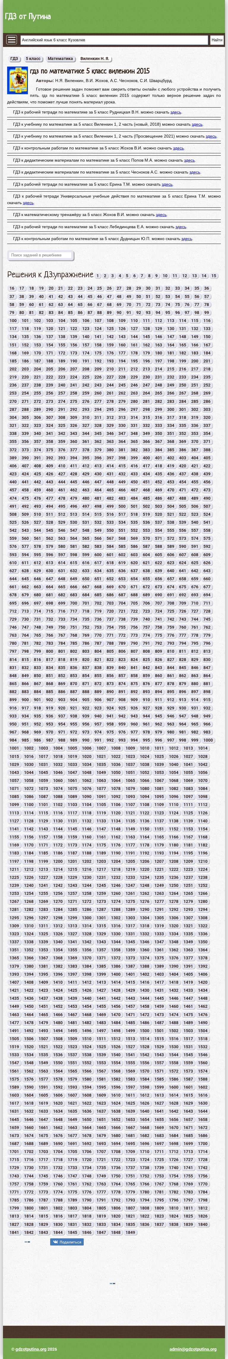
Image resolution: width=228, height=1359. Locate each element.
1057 (14, 780)
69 (119, 304)
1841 (14, 1232)
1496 (86, 1030)
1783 (188, 1192)
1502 (173, 1030)
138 (61, 336)
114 (182, 320)
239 (49, 385)
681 (49, 594)
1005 (72, 748)
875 (134, 683)
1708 (116, 1151)
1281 (14, 909)
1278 (173, 901)
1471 (130, 1014)
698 (49, 603)
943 (134, 716)
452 (158, 482)
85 (70, 312)
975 (110, 732)
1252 (203, 885)
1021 (101, 756)
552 (134, 530)
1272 (86, 901)
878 (170, 683)
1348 (173, 941)
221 (37, 377)
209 (98, 369)
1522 (58, 1046)
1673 (14, 1135)
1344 (116, 941)
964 (182, 724)
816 (37, 659)
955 (73, 724)
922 (85, 708)
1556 (144, 1062)
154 (49, 345)
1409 (43, 982)
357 (37, 441)
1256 (58, 893)
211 (122, 369)
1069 (188, 780)
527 (37, 522)
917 (25, 708)
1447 (188, 998)
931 (194, 708)
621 (146, 562)
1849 (130, 1232)
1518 (203, 1038)
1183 (14, 853)
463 (85, 490)
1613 (159, 1095)
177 (122, 353)
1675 (43, 1135)
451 (146, 482)
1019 (72, 756)
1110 (173, 804)
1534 (29, 1054)
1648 (58, 1119)
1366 (29, 958)
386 (182, 449)
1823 (159, 1216)
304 (13, 417)
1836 (144, 1224)
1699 (188, 1143)
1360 (144, 949)
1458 (144, 1006)
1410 (58, 982)
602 (122, 554)
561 (37, 538)
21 (60, 288)
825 (146, 659)
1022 (116, 756)
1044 (29, 772)
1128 (29, 821)
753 (98, 627)
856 (110, 675)
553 (146, 530)
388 (206, 449)
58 (12, 304)
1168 (203, 837)
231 (158, 377)
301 (182, 409)
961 (146, 724)
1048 (86, 772)
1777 (101, 1192)
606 (170, 554)
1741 (188, 1167)
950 (13, 724)
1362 (173, 949)
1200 (58, 861)
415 (122, 465)
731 (37, 619)
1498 (116, 1030)
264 (146, 393)
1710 (144, 1151)
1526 (116, 1046)
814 (13, 659)
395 (85, 457)
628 (25, 570)
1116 (58, 813)
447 (98, 482)
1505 (14, 1038)
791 (146, 643)
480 (85, 498)
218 (206, 369)
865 (13, 683)
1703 (43, 1151)
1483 (101, 1022)
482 (110, 498)
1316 (116, 925)
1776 (86, 1192)
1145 (72, 829)
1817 (72, 1216)
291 (61, 409)
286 (206, 401)
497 (85, 506)
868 (49, 683)
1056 (203, 772)
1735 (101, 1167)
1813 (14, 1216)
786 (85, 643)
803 (85, 651)
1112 (203, 804)
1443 (130, 998)
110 (134, 320)
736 (98, 619)
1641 (159, 1111)
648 (61, 578)
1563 (43, 1071)
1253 (14, 893)
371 (206, 441)
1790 (86, 1200)
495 (61, 506)
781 (25, 643)
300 (170, 409)
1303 (130, 917)
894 (158, 691)
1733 (72, 1167)
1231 (101, 877)
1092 (116, 796)
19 (41, 288)
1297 (43, 917)
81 (31, 312)
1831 (72, 1224)
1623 (101, 1103)
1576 (29, 1079)
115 (194, 320)
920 (61, 708)
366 (146, 441)
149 (194, 336)
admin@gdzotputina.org (193, 1349)
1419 (188, 982)
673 (158, 586)
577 (25, 546)
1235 (159, 877)
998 (182, 740)
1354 (58, 949)
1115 (43, 813)
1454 (86, 1006)
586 (134, 546)
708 (170, 603)
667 (85, 586)
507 (206, 506)
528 (49, 522)
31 (158, 288)
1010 (144, 748)
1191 (130, 853)
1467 (72, 1014)
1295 (14, 917)
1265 (188, 893)
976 (122, 732)
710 (194, 603)
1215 (72, 869)
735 (85, 619)
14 (204, 275)
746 (13, 627)
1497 (101, 1030)
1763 (101, 1184)
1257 (72, 893)
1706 (86, 1151)
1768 (173, 1184)
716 (61, 611)
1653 (130, 1119)
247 (146, 385)
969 (37, 732)
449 (122, 482)
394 (73, 457)
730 (25, 619)
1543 (159, 1054)
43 (70, 296)
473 (206, 490)
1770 (203, 1184)
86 (80, 312)
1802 (58, 1208)
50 (138, 296)
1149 (130, 829)
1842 (29, 1232)
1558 (173, 1062)
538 (170, 522)
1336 (203, 933)
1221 (159, 869)
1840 (203, 1224)
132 (194, 328)
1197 (14, 861)
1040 (173, 764)
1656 (173, 1119)
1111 (188, 804)
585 (122, 546)
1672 (203, 1127)
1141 (14, 829)
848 (13, 675)
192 (98, 361)
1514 (144, 1038)
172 (61, 353)
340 (37, 433)
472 (194, 490)
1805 (101, 1208)
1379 (14, 966)
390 (25, 457)
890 (110, 691)
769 (85, 635)
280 (134, 401)
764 (25, 635)
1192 (144, 853)
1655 (159, 1119)
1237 (188, 877)
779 (206, 635)
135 (25, 336)
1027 (188, 756)
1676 (58, 1135)
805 (110, 651)
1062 (86, 780)
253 (13, 393)
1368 (58, 958)
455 (194, 482)
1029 (14, 764)
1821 (130, 1216)
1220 (144, 869)
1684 (173, 1135)
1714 (203, 1151)
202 (13, 369)
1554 (116, 1062)
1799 (14, 1208)
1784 (203, 1192)
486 (158, 498)
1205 (130, 861)
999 (194, 740)
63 (60, 304)
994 (134, 740)
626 (206, 562)
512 (61, 514)
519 (146, 514)
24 (90, 288)
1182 (203, 845)
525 (13, 522)
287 (13, 409)
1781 (159, 1192)
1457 (130, 1006)
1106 (116, 804)
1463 (14, 1014)
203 (25, 369)
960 (134, 724)
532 (98, 522)
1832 (86, 1224)
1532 (203, 1046)
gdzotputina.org (31, 1349)
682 (61, 594)
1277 (159, 901)
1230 (86, 877)
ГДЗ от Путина (28, 16)
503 (158, 506)
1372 (116, 958)
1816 (58, 1216)
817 (49, 659)
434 (146, 474)
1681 (130, 1135)
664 (49, 586)
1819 (101, 1216)
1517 (188, 1038)
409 (49, 465)
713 (25, 611)
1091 (101, 796)
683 (73, 594)
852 (61, 675)
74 (167, 304)
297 (134, 409)
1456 (116, 1006)
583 (98, 546)
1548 (29, 1062)
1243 (72, 885)
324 (49, 425)
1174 (86, 845)
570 (146, 538)
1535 (43, 1054)
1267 (14, 901)
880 (194, 683)
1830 (58, 1224)
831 (13, 667)
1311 (43, 925)
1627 (159, 1103)
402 (170, 457)
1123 (159, 813)
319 (194, 417)
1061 (72, 780)
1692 (86, 1143)
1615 (188, 1095)
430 (98, 474)
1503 (188, 1030)
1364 (203, 949)
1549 (43, 1062)
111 (146, 320)
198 (170, 361)
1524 (86, 1046)
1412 (86, 982)
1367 (43, 958)
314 (134, 417)
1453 (72, 1006)
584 (110, 546)
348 (134, 433)
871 (85, 683)
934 (25, 716)
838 (98, 667)
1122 (144, 813)
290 (49, 409)
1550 (58, 1062)
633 (85, 570)
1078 (116, 788)
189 (61, 361)
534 (122, 522)
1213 (43, 869)
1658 (203, 1119)
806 (122, 651)
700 (73, 603)
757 (146, 627)
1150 (144, 829)
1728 (203, 1159)
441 (25, 482)
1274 (116, 901)
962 (158, 724)
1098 (203, 796)
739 (134, 619)
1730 (29, 1167)
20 (51, 288)
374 (37, 449)
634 (98, 570)
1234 (144, 877)
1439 (72, 998)
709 (182, 603)
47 (109, 296)
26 (109, 288)
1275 (130, 901)
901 (37, 699)
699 (61, 603)
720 (110, 611)
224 (73, 377)
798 (25, 651)
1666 (116, 1127)
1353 (43, 949)
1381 (43, 966)
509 (25, 514)
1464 (29, 1014)
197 (158, 361)
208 (85, 369)
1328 (86, 933)
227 (110, 377)
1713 (188, 1151)
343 (73, 433)
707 (158, 603)
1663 (72, 1127)
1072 (29, 788)
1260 (116, 893)
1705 (72, 1151)
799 (37, 651)
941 (110, 716)
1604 (29, 1095)
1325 (43, 933)
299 (158, 409)
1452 (58, 1006)
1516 (173, 1038)
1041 (188, 764)
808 (146, 651)
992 (110, 740)
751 (73, 627)
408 (37, 465)
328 (98, 425)
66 (90, 304)
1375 (159, 958)
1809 (159, 1208)
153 (37, 345)
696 (25, 603)
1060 (58, 780)
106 (85, 320)
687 (122, 594)
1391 (188, 966)
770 (98, 635)
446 (85, 482)
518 (134, 514)
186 (25, 361)
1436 (29, 998)
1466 (58, 1014)
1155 (14, 837)
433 (134, 474)
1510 (86, 1038)
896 (182, 691)
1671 (188, 1127)
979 (158, 732)
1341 (72, 941)
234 (194, 377)
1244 (86, 885)
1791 (101, 1200)
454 (182, 482)
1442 (116, 998)
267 (182, 393)
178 (134, 353)
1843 (43, 1232)
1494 (58, 1030)
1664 (86, 1127)
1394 (29, 974)
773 (134, 635)
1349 (188, 941)
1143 (43, 829)
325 (61, 425)
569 (134, 538)
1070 (203, 780)
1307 (188, 917)
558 (206, 530)
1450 (29, 1006)
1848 (116, 1232)
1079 (130, 788)
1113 (14, 813)
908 (122, 699)
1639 (130, 1111)
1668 (144, 1127)
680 (37, 594)
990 (85, 740)
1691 (72, 1143)
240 (61, 385)
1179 (159, 845)
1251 (188, 885)
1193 (159, 853)
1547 (14, 1062)
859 (146, 675)
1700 (203, 1143)
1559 (188, 1062)
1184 (29, 853)
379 (98, 449)
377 (73, 449)
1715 (14, 1159)
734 (73, 619)
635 (110, 570)
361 (85, 441)
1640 (144, 1111)
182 (182, 353)
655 (146, 578)
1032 (58, 764)
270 (13, 401)
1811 (188, 1208)
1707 (101, 1151)
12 (184, 275)
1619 (43, 1103)
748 (37, 627)
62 (51, 304)
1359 (130, 949)
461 (61, 490)
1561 (14, 1071)
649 (73, 578)
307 (49, 417)
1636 (86, 1111)
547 (73, 530)
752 (85, 627)
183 (194, 353)
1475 (188, 1014)
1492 (29, 1030)
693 (194, 594)
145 (146, 336)
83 (51, 312)
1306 (173, 917)
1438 (58, 998)
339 (25, 433)
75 (177, 304)
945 (158, 716)
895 (170, 691)
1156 (29, 837)
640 (170, 570)
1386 (116, 966)
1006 (86, 748)
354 (206, 433)
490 (206, 498)
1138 (173, 821)
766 (49, 635)
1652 (116, 1119)
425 (37, 474)
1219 (130, 869)
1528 (144, 1046)
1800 (29, 1208)
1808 (144, 1208)
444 (61, 482)
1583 (130, 1079)
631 (61, 570)
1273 (101, 901)
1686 (203, 1135)
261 (110, 393)
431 (110, 474)
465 (110, 490)
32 (167, 288)
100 (13, 320)
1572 (173, 1071)
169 (25, 353)
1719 (72, 1159)
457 (13, 490)
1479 (43, 1022)
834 (49, 667)
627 (13, 570)
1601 (188, 1087)
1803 (72, 1208)
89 (109, 312)
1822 (144, 1216)
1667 (130, 1127)
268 (194, 393)
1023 (130, 756)
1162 (116, 837)
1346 (144, 941)
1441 (101, 998)
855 (98, 675)
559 (13, 538)
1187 (72, 853)
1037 (130, 764)
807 (134, 651)
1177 (130, 845)
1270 (58, 901)
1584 (144, 1079)
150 (206, 336)
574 (194, 538)
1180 (173, 845)
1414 (116, 982)
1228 (58, 877)
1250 (173, 885)
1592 (58, 1087)
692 (182, 594)
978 (146, 732)
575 (206, 538)
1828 (29, 1224)
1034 (86, 764)
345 (98, 433)
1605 (43, 1095)
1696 (144, 1143)
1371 (101, 958)
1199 (43, 861)
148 (182, 336)
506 (194, 506)
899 (13, 699)
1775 (72, 1192)
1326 (58, 933)
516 (110, 514)
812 (194, 651)
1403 (159, 974)
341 (49, 433)
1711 (159, 1151)
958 (110, 724)
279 (122, 401)
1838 (173, 1224)
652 (110, 578)
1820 (116, 1216)
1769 (188, 1184)
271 (25, 401)
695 (13, 603)
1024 (144, 756)
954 (61, 724)
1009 (130, 748)
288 (25, 409)
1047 (72, 772)
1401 (130, 974)
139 (73, 336)
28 (128, 288)
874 (122, 683)
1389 (159, 966)
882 (13, 691)
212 (134, 369)
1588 (203, 1079)
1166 (173, 837)
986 (37, 740)
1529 (159, 1046)
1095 (159, 796)
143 (122, 336)
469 (158, 490)
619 (122, 562)
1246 (116, 885)
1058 (29, 780)
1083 (188, 788)
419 (170, 465)
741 (158, 619)
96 (177, 312)
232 (170, 377)
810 (170, 651)
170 (37, 353)
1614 (173, 1095)
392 (49, 457)
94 (158, 312)
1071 (14, 788)
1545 (188, 1054)
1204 (116, 861)
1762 (86, 1184)
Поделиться (70, 1242)
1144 (58, 829)
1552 (86, 1062)
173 (73, 353)
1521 (43, 1046)
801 (61, 651)
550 (110, 530)
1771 (14, 1192)
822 (110, 659)
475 (25, 498)
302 (194, 409)
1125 (188, 813)
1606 (58, 1095)
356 (25, 441)
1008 (116, 748)
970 (49, 732)
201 (206, 361)
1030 (29, 764)
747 (25, 627)
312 (110, 417)
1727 (188, 1159)
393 (61, 457)
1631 (14, 1111)
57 (206, 296)
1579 (72, 1079)
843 (158, 667)
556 (182, 530)
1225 (14, 877)
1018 (58, 756)
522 (182, 514)
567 (110, 538)
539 (182, 522)
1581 (101, 1079)
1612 (144, 1095)
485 (146, 498)
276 (85, 401)
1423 (43, 990)
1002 (29, 748)
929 (170, 708)
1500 (144, 1030)
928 (158, 708)
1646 (29, 1119)
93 (148, 312)
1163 (130, 837)
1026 (173, 756)
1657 (188, 1119)
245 (122, 385)
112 (158, 320)
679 (25, 594)
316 (158, 417)
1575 (14, 1079)
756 (134, 627)
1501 (159, 1030)
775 (158, 635)
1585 (159, 1079)
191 (85, 361)
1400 (116, 974)
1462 (203, 1006)
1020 (86, 756)
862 (182, 675)
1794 (144, 1200)
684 (85, 594)
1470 (116, 1014)
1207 (159, 861)
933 (13, 716)
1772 (29, 1192)
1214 (58, 869)
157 (85, 345)
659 (194, 578)
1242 (58, 885)
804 (98, 651)
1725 (159, 1159)
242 (85, 385)
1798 (203, 1200)
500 (122, 506)
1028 (203, 756)
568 (122, 538)
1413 (101, 982)
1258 (86, 893)
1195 (188, 853)
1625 (130, 1103)
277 (98, 401)
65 (80, 304)
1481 (72, 1022)
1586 (173, 1079)
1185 (43, 853)
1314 (86, 925)
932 (206, 708)
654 (134, 578)
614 (61, 562)
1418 (173, 982)
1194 (173, 853)
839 (110, 667)
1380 (29, 966)
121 (61, 328)
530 (73, 522)
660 (206, 578)
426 (49, 474)
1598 (144, 1087)
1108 (144, 804)
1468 (86, 1014)
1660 (29, 1127)
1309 (14, 925)
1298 (58, 917)
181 (170, 353)
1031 (43, 764)
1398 (86, 974)
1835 (130, 1224)
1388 (144, 966)
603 (134, 554)
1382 (58, 966)
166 (194, 345)
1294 (203, 909)
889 (98, 691)
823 (122, 659)
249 (170, 385)
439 (206, 474)
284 (182, 401)
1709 (130, 1151)
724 (158, 611)
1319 (159, 925)
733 (61, 619)
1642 (173, 1111)
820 (85, 659)
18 (31, 288)
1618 (29, 1103)
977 (134, 732)
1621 (72, 1103)
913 (182, 699)
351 (170, 433)
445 (73, 482)
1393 (14, 974)
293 (85, 409)
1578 (58, 1079)
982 (194, 732)
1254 (29, 893)
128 (146, 328)
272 (37, 401)
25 (99, 288)
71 (138, 304)
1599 (159, 1087)
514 (85, 514)
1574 (203, 1071)
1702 (29, 1151)
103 (49, 320)
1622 (86, 1103)
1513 (130, 1038)
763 (13, 635)
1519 (14, 1046)
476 (37, 498)
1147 (101, 829)
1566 (86, 1071)
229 (134, 377)
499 (110, 506)
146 (158, 336)
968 (25, 732)
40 (41, 296)
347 (122, 433)
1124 (173, 813)
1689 (43, 1143)
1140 (203, 821)
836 (73, 667)
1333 (159, 933)
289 (37, 409)
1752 (144, 1176)
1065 (130, 780)
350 (158, 433)
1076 (86, 788)
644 (13, 578)
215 (170, 369)
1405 (188, 974)
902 (49, 699)
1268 (29, 901)
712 (13, 611)
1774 (58, 1192)
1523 (72, 1046)
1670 (173, 1127)
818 (61, 659)
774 (146, 635)
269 (206, 393)
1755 (188, 1176)
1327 (72, 933)
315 (146, 417)
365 (134, 441)
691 (170, 594)
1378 (203, 958)
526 (25, 522)
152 (25, 345)
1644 (203, 1111)
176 (110, 353)
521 (170, 514)
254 (25, 393)
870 (73, 683)
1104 (86, 804)
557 (194, 530)
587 (146, 546)
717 (73, 611)
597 (61, 554)
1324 (29, 933)
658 (182, 578)
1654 (144, 1119)
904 (73, 699)
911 (158, 699)
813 (206, 651)
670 (122, 586)
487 (170, 498)
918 (37, 708)
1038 (144, 764)
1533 (14, 1054)
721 (122, 611)
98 (196, 312)
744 (194, 619)
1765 (130, 1184)
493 (37, 506)
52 (158, 296)
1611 (130, 1095)
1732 (58, 1167)
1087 (43, 796)
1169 (14, 845)
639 (158, 570)
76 (187, 304)
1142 (29, 829)
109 (122, 320)
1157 (43, 837)
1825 (188, 1216)
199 (182, 361)
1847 (101, 1232)
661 (13, 586)
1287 (101, 909)
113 (170, 320)
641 (182, 570)
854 (85, 675)
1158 (58, 837)
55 (187, 296)
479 (73, 498)
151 (13, 345)
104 (61, 320)
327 (85, 425)
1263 (159, 893)
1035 (101, 764)
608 (194, 554)
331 (134, 425)
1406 (203, 974)
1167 (188, 837)
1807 (130, 1208)
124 (98, 328)
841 (134, 667)
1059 (43, 780)
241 (73, 385)
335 (182, 425)
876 (146, 683)
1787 (43, 1200)
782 (37, 643)
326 (73, 425)
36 (206, 288)
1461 (188, 1006)
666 (73, 586)
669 (110, 586)
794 (182, 643)
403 (182, 457)
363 (110, 441)
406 (13, 465)
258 (73, 393)
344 (85, 433)
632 (73, 570)
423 (13, 474)
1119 (101, 813)
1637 (101, 1111)
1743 (14, 1176)
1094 (144, 796)
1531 (188, 1046)
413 (98, 465)
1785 (14, 1200)
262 (122, 393)
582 (85, 546)
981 (182, 732)
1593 (72, 1087)
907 (110, 699)
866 (25, 683)
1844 (58, 1232)
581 (73, 546)
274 (61, 401)
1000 (208, 740)
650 (85, 578)
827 (170, 659)
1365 (14, 958)
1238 (203, 877)
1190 (116, 853)
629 (37, 570)
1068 (173, 780)
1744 (29, 1176)
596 (49, 554)
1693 (101, 1143)
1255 (43, 893)
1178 (144, 845)
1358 (116, 949)
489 (194, 498)
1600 (173, 1087)
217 (194, 369)
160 (122, 345)
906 (98, 699)
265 (158, 393)
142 (110, 336)
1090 (86, 796)
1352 (29, 949)
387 (194, 449)
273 (49, 401)
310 (85, 417)
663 (37, 586)
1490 (203, 1022)
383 (146, 449)
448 (110, 482)
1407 (14, 982)
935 (37, 716)
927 (146, 708)
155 (61, 345)
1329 (101, 933)
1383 (72, 966)
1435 (14, 998)
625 (194, 562)
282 (158, 401)
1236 (173, 877)
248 (158, 385)
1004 (58, 748)
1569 (130, 1071)
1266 (203, 893)
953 (49, 724)
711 (206, 603)
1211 (14, 869)
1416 (144, 982)
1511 (101, 1038)
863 (194, 675)
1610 (116, 1095)
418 (158, 465)
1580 (86, 1079)
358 (49, 441)
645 (25, 578)
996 (158, 740)
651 (98, 578)
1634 (58, 1111)
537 (158, 522)
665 (61, 586)
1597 (130, 1087)
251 (194, 385)
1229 (72, 877)
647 (49, 578)
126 (122, 328)
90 (119, 312)
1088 (58, 796)
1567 (101, 1071)
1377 (188, 958)
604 (146, 554)
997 (170, 740)
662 (25, 586)
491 (13, 506)
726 (182, 611)
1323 (14, 933)
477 (49, 498)
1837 (159, 1224)
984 (13, 740)
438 (194, 474)
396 (98, 457)
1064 (116, 780)
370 (194, 441)
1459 (159, 1006)
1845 (72, 1232)
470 (170, 490)
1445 (159, 998)
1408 (29, 982)
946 (170, 716)
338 (13, 433)
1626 (144, 1103)
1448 (203, 998)
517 (122, 514)
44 (80, 296)
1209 (188, 861)
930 (182, 708)
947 (182, 716)
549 (98, 530)
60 (31, 304)
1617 (14, 1103)
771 (110, 635)
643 (206, 570)
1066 (144, 780)
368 (170, 441)
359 (61, 441)
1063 (101, 780)
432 (122, 474)
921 (73, 708)
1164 (144, 837)
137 (49, 336)
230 (146, 377)
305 (25, 417)
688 (134, 594)
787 (98, 643)
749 (49, 627)
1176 (116, 845)
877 (158, 683)
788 (110, 643)
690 (158, 594)
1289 (130, 909)
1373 (130, 958)
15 (213, 275)
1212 (29, 869)
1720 (86, 1159)
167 (206, 345)
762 (206, 627)
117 (13, 328)
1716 (29, 1159)
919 (49, 708)
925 (122, 708)
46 (99, 296)
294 (98, 409)
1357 (101, 949)
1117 (72, 813)
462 (73, 490)
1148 (116, 829)
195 (134, 361)
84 (60, 312)
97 (187, 312)
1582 (116, 1079)
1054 (173, 772)
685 (98, 594)
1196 (203, 853)
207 (73, 369)
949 (206, 716)
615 (73, 562)
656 (158, 578)
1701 (14, 1151)
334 (170, 425)
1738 (144, 1167)
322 (25, 425)
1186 (58, 853)
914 (194, 699)
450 (134, 482)
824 (134, 659)
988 (61, 740)
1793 (130, 1200)
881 (206, 683)
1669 (159, 1127)
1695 (130, 1143)
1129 (43, 821)
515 (98, 514)
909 (134, 699)
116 (206, 320)
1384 (86, 966)
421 (194, 465)
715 (49, 611)
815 (25, 659)
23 (80, 288)
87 (90, 312)
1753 (159, 1176)
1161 (101, 837)
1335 (188, 933)
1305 (159, 917)
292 (73, 409)
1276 (144, 901)
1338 (29, 941)
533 (110, 522)
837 (85, 667)
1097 (188, 796)
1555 (130, 1062)
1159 (72, 837)
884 (37, 691)
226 (98, 377)
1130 (58, 821)
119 (37, 328)
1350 (203, 941)
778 (194, 635)
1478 (29, 1022)
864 (206, 675)
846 (194, 667)
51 (148, 296)
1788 (58, 1200)
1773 (43, 1192)
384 (158, 449)
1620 (58, 1103)
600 (98, 554)
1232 (116, 877)
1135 (130, 821)
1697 (159, 1143)
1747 (72, 1176)
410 (61, 465)
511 (49, 514)
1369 (72, 958)
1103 (72, 804)
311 (98, 417)
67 (99, 304)
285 (194, 401)
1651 (101, 1119)
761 (194, 627)
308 (61, 417)
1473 (159, 1014)
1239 (14, 885)
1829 (43, 1224)
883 (25, 691)
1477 (14, 1022)
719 (98, 611)
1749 (101, 1176)
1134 (116, 821)
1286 (86, 909)
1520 (29, 1046)
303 (206, 409)
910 (146, 699)
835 (61, 667)
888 (85, 691)
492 (25, 506)
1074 (58, 788)
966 (206, 724)
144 (134, 336)
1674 (29, 1135)
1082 (173, 788)
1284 (58, 909)
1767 (159, 1184)
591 (194, 546)
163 (158, 345)
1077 (101, 788)
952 (37, 724)
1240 (29, 885)
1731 (43, 1167)
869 (61, 683)
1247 (130, 885)
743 (182, 619)
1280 (203, 901)
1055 (188, 772)
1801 (43, 1208)
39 (31, 296)
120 (49, 328)
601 (110, 554)
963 (170, 724)
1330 (116, 933)
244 (110, 385)
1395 (43, 974)
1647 (43, 1119)
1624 (116, 1103)
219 (13, 377)
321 (13, 425)
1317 (130, 925)
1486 (144, 1022)
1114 (29, 813)
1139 (188, 821)
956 (85, 724)
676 (194, 586)
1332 (144, 933)
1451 (43, 1006)
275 (73, 401)
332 (146, 425)
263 (134, 393)
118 (25, 328)
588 (158, 546)
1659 (14, 1127)
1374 (144, 958)
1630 (203, 1103)
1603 (14, 1095)
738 (122, 619)
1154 (203, 829)
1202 (86, 861)
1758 (29, 1184)
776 (170, 635)
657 (170, 578)
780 (13, 643)
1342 (86, 941)
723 (146, 611)
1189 (101, 853)
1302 (116, 917)
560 (25, 538)
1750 (116, 1176)
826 (158, 659)
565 (85, 538)
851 (49, 675)
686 (110, 594)
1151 (159, 829)
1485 (130, 1022)
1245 (101, 885)
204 (37, 369)
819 (73, 659)
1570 (144, 1071)
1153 (188, 829)
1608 (86, 1095)
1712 (173, 1151)
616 (85, 562)
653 (122, 578)
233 (182, 377)
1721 (101, 1159)
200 (194, 361)
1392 (203, 966)
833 (37, 667)
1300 (86, 917)
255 (37, 393)
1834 (116, 1224)
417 (146, 465)
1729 (14, 1167)
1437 (43, 998)
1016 (29, 756)
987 (49, 740)
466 (122, 490)
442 (37, 482)
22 (70, 288)
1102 (58, 804)
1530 (173, 1046)
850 (37, 675)
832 (25, 667)
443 (49, 482)
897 (194, 691)
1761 (72, 1184)
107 (98, 320)
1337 (14, 941)
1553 (101, 1062)
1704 (58, 1151)
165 (182, 345)
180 (158, 353)
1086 (29, 796)
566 (98, 538)
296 (122, 409)
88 (99, 312)
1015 (14, 756)
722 (134, 611)
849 (25, 675)
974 (98, 732)
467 (134, 490)
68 (109, 304)
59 (21, 304)
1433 (188, 990)
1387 (130, 966)
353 (194, 433)
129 (158, 328)
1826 (203, 1216)
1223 (188, 869)
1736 (116, 1167)
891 (122, 691)
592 (206, 546)
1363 (188, 949)
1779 (130, 1192)
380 (110, 449)
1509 (72, 1038)
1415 (130, 982)
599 (85, 554)
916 (13, 708)
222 (49, 377)
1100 (29, 804)
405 (206, 457)
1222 (173, 869)
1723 (130, 1159)
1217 (101, 869)
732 (49, 619)
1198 (29, 861)
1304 (144, 917)
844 (170, 667)
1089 (72, 796)
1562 (29, 1071)
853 (73, 675)
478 (61, 498)
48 (119, 296)
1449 (14, 1006)
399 (134, 457)
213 (146, 369)
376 (61, 449)
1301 (101, 917)
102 (37, 320)
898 (206, 691)
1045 (43, 772)
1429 (130, 990)
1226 (29, 877)
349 (146, 433)
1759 (43, 1184)
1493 (43, 1030)
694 (206, 594)
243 (98, 385)
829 (194, 659)
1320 (173, 925)
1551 (72, 1062)
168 (13, 353)
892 (134, 691)
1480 (58, 1022)
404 (194, 457)
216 (182, 369)
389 (13, 457)
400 (146, 457)
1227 (43, 877)
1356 (86, 949)
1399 (101, 974)
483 (122, 498)
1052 (144, 772)
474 (13, 498)
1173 (72, 845)
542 (13, 530)
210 (110, 369)
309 (73, 417)
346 (110, 433)
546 (61, 530)
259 (85, 393)
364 (122, 441)
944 (146, 716)
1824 (173, 1216)
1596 (116, 1087)
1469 (101, 1014)
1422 (29, 990)
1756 (203, 1176)
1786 (29, 1200)
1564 (58, 1071)
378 (85, 449)
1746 (58, 1176)
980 (170, 732)
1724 (144, 1159)
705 (134, 603)
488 (182, 498)
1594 (86, 1087)
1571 (159, 1071)
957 (98, 724)
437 (182, 474)
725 (170, 611)
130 (170, 328)
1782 (173, 1192)
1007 (101, 748)
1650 (86, 1119)
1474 (173, 1014)
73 (158, 304)
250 (182, 385)
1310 (29, 925)
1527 (130, 1046)
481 (98, 498)
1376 (173, 958)
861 (170, 675)
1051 (130, 772)
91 (128, 312)
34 (187, 288)
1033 (72, 764)
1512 (116, 1038)
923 (98, 708)
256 (49, 393)
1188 (86, 853)
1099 (14, 804)
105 (73, 320)
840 (122, 667)
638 (146, 570)
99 (206, 312)
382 (134, 449)
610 (13, 562)
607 (182, 554)
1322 (203, 925)
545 (49, 530)
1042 (203, 764)
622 (158, 562)
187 (37, 361)
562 (49, 538)
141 (98, 336)
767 (61, 635)
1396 (58, 974)
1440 (86, 998)
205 (49, 369)
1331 (130, 933)
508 (13, 514)
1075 (72, 788)
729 (13, 619)
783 (49, 643)
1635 (72, 1111)
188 (49, 361)
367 (158, 441)
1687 (14, 1143)
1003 (43, 748)
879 (182, 683)
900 (25, 699)
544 (37, 530)
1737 (130, 1167)
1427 (101, 990)
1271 (72, 901)
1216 (86, 869)
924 (110, 708)
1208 (173, 861)
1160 (86, 837)
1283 (43, 909)
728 (206, 611)
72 (148, 304)
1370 (86, 958)
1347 (159, 941)
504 (170, 506)
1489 (188, 1022)
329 (110, 425)
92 (138, 312)
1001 (14, 748)
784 (61, 643)
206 (61, 369)
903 (61, 699)
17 (21, 288)
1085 (14, 796)
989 (73, 740)
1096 (173, 796)
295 (110, 409)
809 (158, 651)
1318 (144, 925)
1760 (58, 1184)
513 (73, 514)
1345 (130, 941)
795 (194, 643)
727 (194, 611)
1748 (86, 1176)
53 (167, 296)
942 (122, 716)
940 (98, 716)
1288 (116, 909)
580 (61, 546)
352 (182, 433)
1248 (144, 885)
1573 (188, 1071)
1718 (58, 1159)
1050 (116, 772)
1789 (72, 1200)
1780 (144, 1192)
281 (146, 401)
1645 (14, 1119)
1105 (101, 804)
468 (146, 490)
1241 (43, 885)
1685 (188, 1135)
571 (158, 538)
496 (73, 506)
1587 (188, 1079)
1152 (173, 829)
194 (122, 361)
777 (182, 635)
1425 (72, 990)
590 (182, 546)
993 (122, 740)
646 (37, 578)
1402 (144, 974)
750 (61, 627)
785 (73, 643)
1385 (101, 966)
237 (25, 385)
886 (61, 691)
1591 (43, 1087)
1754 (173, 1176)
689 (146, 594)
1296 (29, 917)
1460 (173, 1006)
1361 (159, 949)
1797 (188, 1200)
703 (110, 603)
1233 (130, 877)
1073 (43, 788)
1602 (203, 1087)
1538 (86, 1054)
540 (194, 522)
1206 (144, 861)
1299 (72, 917)
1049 (101, 772)
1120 (116, 813)
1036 (116, 764)
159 (110, 345)
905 (85, 699)
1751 (130, 1176)
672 (146, 586)
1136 (144, 821)
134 (13, 336)
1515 (159, 1038)
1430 (144, 990)
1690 (58, 1143)
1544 (173, 1054)
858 (134, 675)
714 (37, 611)
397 (110, 457)
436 (170, 474)
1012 (173, 748)
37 (12, 296)
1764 (116, 1184)
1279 (188, 901)
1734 (86, 1167)
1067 (159, 780)
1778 (116, 1192)
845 (182, 667)
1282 (29, 909)
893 (146, 691)
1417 (159, 982)
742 (170, 619)
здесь (175, 112)
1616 (203, 1095)
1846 (86, 1232)
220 (25, 377)
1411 (72, 982)
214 (158, 369)
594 (25, 554)
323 (37, 425)
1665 (101, 1127)
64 (70, 304)
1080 (144, 788)
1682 (144, 1135)
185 (13, 361)
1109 (159, 804)
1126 (203, 813)
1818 (86, 1216)
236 (13, 385)
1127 (14, 821)
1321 (188, 925)
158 (98, 345)
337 (206, 425)
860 (158, 675)
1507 (43, 1038)
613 (49, 562)
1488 (173, 1022)
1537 (72, 1054)
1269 (43, 901)
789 (122, 643)
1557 (159, 1062)
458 (25, 490)
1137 (159, 821)
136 (37, 336)
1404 (173, 974)
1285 (72, 909)
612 (37, 562)
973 (85, 732)
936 (49, 716)
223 (61, 377)
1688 (29, 1143)
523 (194, 514)
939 (85, 716)
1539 (101, 1054)
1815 (43, 1216)
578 (37, 546)
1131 (72, 821)
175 (98, 353)
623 (170, 562)
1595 (101, 1087)
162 (146, 345)
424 (25, 474)
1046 (58, 772)
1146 (86, 829)
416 (134, 465)
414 (110, 465)
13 (194, 275)
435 (158, 474)
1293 (188, 909)
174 (85, 353)
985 (25, 740)
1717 (43, 1159)
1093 (130, 796)
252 (206, 385)
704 (122, 603)
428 (73, 474)
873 (110, 683)
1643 (188, 1111)
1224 (203, 869)
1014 (203, 748)
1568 (116, 1071)
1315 (101, 925)
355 (13, 441)
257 (61, 393)
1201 (72, 861)
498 (98, 506)
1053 (159, 772)
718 (85, 611)
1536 (58, 1054)
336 (194, 425)
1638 (116, 1111)
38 (21, 296)
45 (90, 296)
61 (41, 304)
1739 (159, 1167)
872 (98, 683)
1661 (43, 1127)
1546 (203, 1054)
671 (134, 586)
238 (37, 385)
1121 (130, 813)
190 (73, 361)
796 (206, 643)
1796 (173, 1200)
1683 (159, 1135)
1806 (116, 1208)
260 (98, 393)
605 (158, 554)
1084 (203, 788)
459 (37, 490)
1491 (14, 1030)
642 (194, 570)
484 (134, 498)
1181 (188, 845)
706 (146, 603)
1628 (173, 1103)
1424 (58, 990)
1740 (173, 1167)
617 (98, 562)
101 (25, 320)
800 (49, 651)
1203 (101, 861)
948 (194, 716)
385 (170, 449)
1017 (43, 756)
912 (170, 699)
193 (110, 361)
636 (122, 570)
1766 (144, 1184)
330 (122, 425)
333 (158, 425)
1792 (116, 1200)
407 (25, 465)
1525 (101, 1046)
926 (134, 708)
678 (13, 594)
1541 (130, 1054)
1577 (43, 1079)
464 (98, 490)
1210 (203, 861)
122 (73, 328)
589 (170, 546)
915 (206, 699)
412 (85, 465)
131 (182, 328)
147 (170, 336)
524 (206, 514)
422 (206, 465)
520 (158, 514)
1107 (130, 804)
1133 (101, 821)
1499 (130, 1030)
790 (134, 643)
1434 (203, 990)
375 (49, 449)
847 (206, 667)
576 (13, 546)
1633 (43, 1111)
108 (110, 320)
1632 (29, 1111)
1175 (101, 845)
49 (128, 296)
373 (25, 449)
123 (85, 328)
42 (60, 296)
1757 (14, 1184)
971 (61, 732)
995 (146, 740)
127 (134, 328)
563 (61, 538)
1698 (173, 1143)
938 (73, 716)
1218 (116, 869)
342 (61, 433)
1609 (101, 1095)
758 (158, 627)
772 (122, 635)
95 (167, 312)
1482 (86, 1022)
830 (206, 659)
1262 (144, 893)
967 (13, 732)
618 (110, 562)
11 (174, 275)
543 (25, 530)
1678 (86, 1135)
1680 (116, 1135)
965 (194, 724)
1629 (188, 1103)
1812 (203, 1208)
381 (122, 449)
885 (49, 691)
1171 (43, 845)
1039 (159, 764)
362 (98, 441)
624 (182, 562)
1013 (188, 748)
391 (37, 457)
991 (98, 740)
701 (85, 603)
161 (134, 345)
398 (122, 457)
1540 (116, 1054)
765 (37, 635)
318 (182, 417)
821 (98, 659)
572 (170, 538)
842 (146, 667)
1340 (58, 941)
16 (12, 288)
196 (146, 361)
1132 (86, 821)
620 (134, 562)
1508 (58, 1038)
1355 (72, 949)
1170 (29, 845)
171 (49, 353)
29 (138, 288)
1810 (173, 1208)
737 (110, 619)
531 (85, 522)
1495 (72, 1030)
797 (13, 651)
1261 (130, 893)
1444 (144, 998)
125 (110, 328)
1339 (43, 941)
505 (182, 506)
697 (37, 603)
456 (206, 482)
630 (49, 570)
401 (158, 457)
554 (158, 530)
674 (170, 586)
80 (21, 312)
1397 (72, 974)
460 (49, 490)
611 (25, 562)
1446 (173, 998)
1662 (58, 1127)
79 (12, 312)
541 (206, 522)
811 (182, 651)
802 (73, 651)
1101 (43, 804)
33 (177, 288)
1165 (159, 837)
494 (49, 506)
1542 (144, 1054)
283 (170, 401)
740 (146, 619)
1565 (72, 1071)
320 (206, 417)
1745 (43, 1176)
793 (170, 643)
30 (148, 288)
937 (61, 716)
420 (182, 465)
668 (98, 586)
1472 (144, 1014)
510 (37, 514)
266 (170, 393)
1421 (14, 990)
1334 (173, 933)
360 (73, 441)
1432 (173, 990)
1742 (203, 1167)
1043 (14, 772)
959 (122, 724)
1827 (14, 1224)
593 (13, 554)
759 (170, 627)
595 (37, 554)
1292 (173, 909)
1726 (173, 1159)
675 (182, 586)
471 (182, 490)
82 (41, 312)
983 (206, 732)
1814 (29, 1216)
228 (122, 377)
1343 (101, 941)
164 (170, 345)
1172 (58, 845)
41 (51, 296)
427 (61, 474)
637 (134, 570)
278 (110, 401)
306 (37, 417)
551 (122, 530)
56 (196, 296)
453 (170, 482)
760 (182, 627)
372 (13, 449)
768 (73, 635)
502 (146, 506)
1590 (29, 1087)
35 (196, 288)
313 (122, 417)
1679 (101, 1135)
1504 (203, 1030)
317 (170, 417)
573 (182, 538)
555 (170, 530)
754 (110, 627)
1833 (101, 1224)
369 (182, 441)
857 (122, 675)
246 (134, 385)
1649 (72, 1119)
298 (146, 409)
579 (49, 546)
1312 (58, 925)
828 (182, 659)
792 (158, 643)
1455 (101, 1006)
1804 (86, 1208)
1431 (159, 990)
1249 (159, 885)
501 (134, 506)
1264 (173, 893)
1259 (101, 893)
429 (85, 474)
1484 (116, 1022)
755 (122, 627)
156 (73, 345)
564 (73, 538)
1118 (86, 813)
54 (177, 296)
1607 (72, 1095)
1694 (116, 1143)
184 (206, 353)
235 (206, 377)
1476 (203, 1014)
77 (196, 304)
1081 (159, 788)
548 (85, 530)
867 (37, 683)
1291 (159, 909)
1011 (159, 748)
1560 (203, 1062)
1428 (116, 990)
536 (146, 522)
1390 (173, 966)
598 (73, 554)
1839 (188, 1224)
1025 (159, 756)
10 (165, 275)
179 (146, 353)
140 (85, 336)
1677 (72, 1135)
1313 (72, 925)
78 (206, 304)
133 (206, 328)
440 (13, 482)
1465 (43, 1014)
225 (85, 377)
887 (73, 691)
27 (119, 288)
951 (25, 724)
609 (206, 554)
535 (134, 522)
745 (206, 619)
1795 (159, 1200)
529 (61, 522)
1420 (203, 982)
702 (98, 603)
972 (73, 732)
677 (206, 586)
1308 (203, 917)
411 (73, 465)
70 (128, 304)
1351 (14, 949)
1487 (159, 1022)
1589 (14, 1087)
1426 (86, 990)
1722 (116, 1159)
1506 (29, 1038)
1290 (144, 909)
